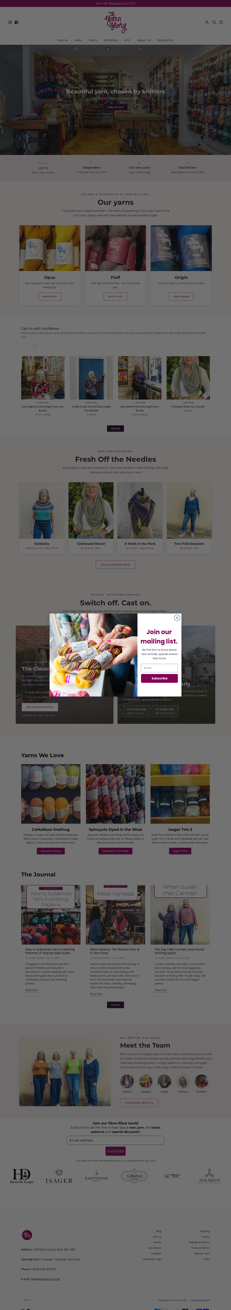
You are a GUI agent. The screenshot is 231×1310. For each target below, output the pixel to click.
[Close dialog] (177, 618)
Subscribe (160, 678)
